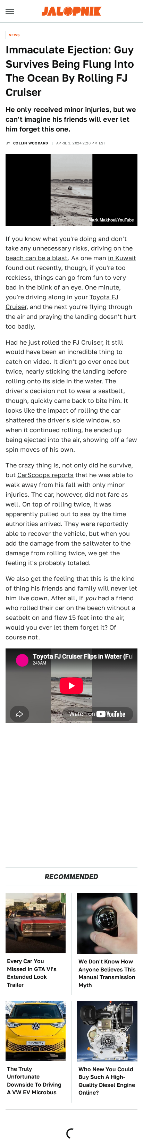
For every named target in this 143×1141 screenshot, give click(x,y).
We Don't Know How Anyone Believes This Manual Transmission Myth (107, 973)
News (14, 35)
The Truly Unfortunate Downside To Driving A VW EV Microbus (34, 1081)
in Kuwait (122, 258)
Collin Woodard (30, 143)
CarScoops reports (45, 475)
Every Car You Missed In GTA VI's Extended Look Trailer (32, 973)
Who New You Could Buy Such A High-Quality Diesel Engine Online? (106, 1081)
